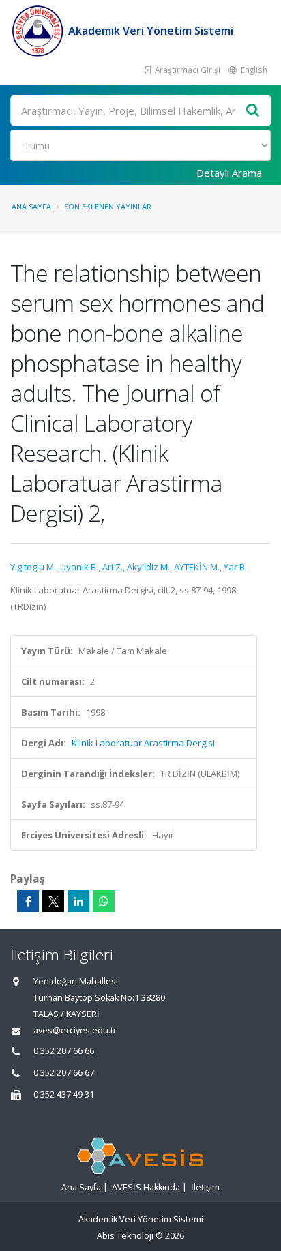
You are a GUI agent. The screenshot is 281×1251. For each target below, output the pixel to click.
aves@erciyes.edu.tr (75, 1030)
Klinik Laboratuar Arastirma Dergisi (143, 743)
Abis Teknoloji (125, 1235)
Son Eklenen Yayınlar (107, 206)
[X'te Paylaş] (53, 901)
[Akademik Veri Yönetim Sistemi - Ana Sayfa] (39, 30)
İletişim (205, 1187)
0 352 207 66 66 (63, 1051)
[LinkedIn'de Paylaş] (78, 901)
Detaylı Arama (229, 172)
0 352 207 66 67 (63, 1072)
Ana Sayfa (31, 206)
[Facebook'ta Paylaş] (28, 901)
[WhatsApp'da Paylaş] (104, 901)
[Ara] (253, 110)
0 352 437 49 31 (63, 1094)
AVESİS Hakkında (146, 1187)
